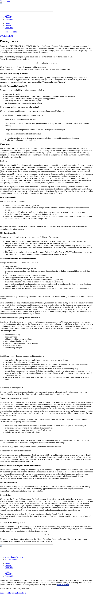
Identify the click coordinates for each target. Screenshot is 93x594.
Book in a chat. (63, 585)
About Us (8, 17)
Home (7, 15)
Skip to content (6, 1)
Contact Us (9, 19)
